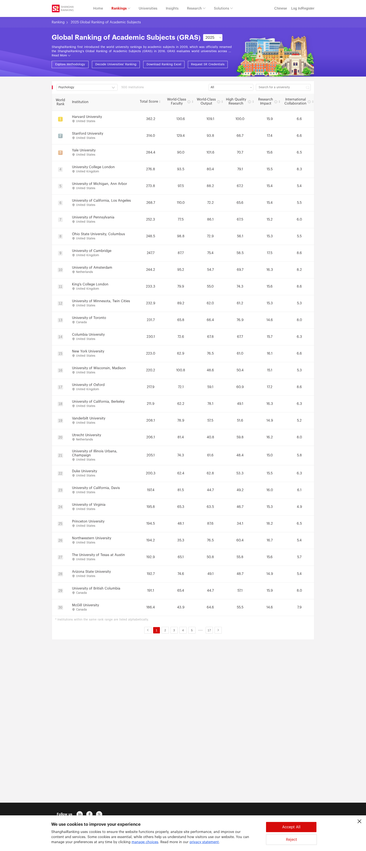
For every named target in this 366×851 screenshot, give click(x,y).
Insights (172, 8)
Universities (148, 8)
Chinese (280, 8)
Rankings (119, 8)
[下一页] (218, 630)
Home (98, 8)
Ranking (58, 22)
